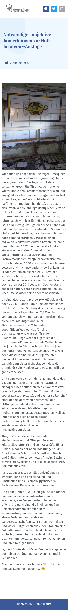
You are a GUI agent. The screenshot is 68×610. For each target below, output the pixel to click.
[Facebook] (46, 9)
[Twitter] (54, 9)
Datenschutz (43, 604)
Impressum (24, 604)
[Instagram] (62, 9)
